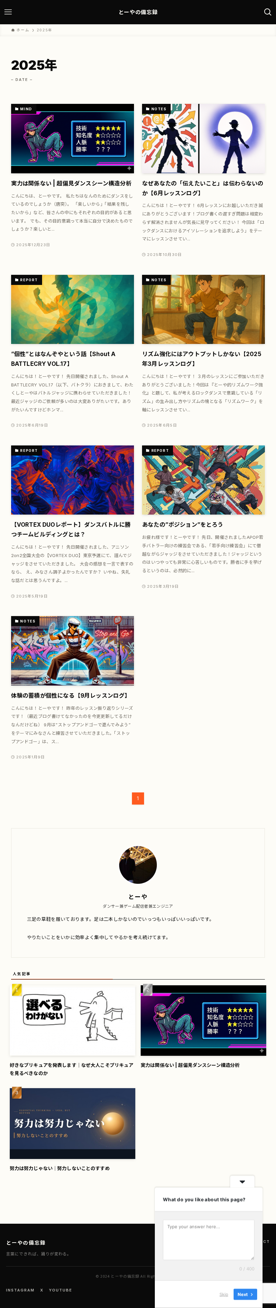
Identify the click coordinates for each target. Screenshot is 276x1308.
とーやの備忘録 (138, 12)
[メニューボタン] (8, 12)
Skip (223, 1294)
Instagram (20, 1290)
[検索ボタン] (268, 12)
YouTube (60, 1290)
